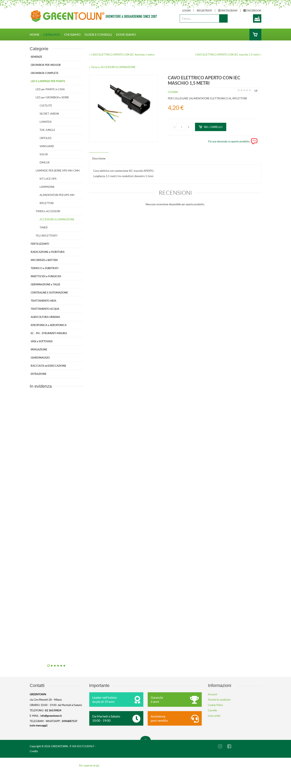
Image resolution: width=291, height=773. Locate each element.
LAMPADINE (47, 186)
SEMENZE (36, 56)
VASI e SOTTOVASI (41, 341)
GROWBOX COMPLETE (44, 73)
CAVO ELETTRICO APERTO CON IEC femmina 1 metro (122, 54)
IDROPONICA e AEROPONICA (49, 325)
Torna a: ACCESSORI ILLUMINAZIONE (113, 67)
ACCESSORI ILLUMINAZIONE (57, 219)
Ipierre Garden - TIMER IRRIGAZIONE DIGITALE (99, 477)
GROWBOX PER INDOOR (46, 64)
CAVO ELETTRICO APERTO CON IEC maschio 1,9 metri (227, 54)
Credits (34, 751)
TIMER (44, 227)
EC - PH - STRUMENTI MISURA (49, 333)
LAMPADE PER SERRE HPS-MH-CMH (58, 170)
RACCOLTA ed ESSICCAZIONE (48, 365)
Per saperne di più (89, 765)
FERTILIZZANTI (40, 243)
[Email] (255, 91)
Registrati (204, 10)
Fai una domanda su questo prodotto (228, 141)
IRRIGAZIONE (39, 349)
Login (186, 10)
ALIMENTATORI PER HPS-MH (57, 195)
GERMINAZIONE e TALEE (45, 284)
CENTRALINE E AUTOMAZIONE (49, 292)
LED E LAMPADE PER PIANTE (48, 81)
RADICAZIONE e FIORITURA (48, 251)
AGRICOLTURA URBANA (45, 316)
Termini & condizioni (219, 699)
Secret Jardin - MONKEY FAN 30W (99, 656)
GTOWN (173, 92)
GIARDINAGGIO (40, 357)
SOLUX (44, 154)
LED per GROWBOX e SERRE (52, 97)
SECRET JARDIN (49, 113)
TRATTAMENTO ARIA (43, 300)
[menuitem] (36, 34)
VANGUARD (47, 146)
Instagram (229, 10)
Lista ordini (214, 715)
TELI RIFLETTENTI (46, 235)
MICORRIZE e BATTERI (44, 260)
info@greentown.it (51, 715)
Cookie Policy (215, 705)
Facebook (253, 10)
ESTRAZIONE (38, 373)
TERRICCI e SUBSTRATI (44, 268)
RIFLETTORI (47, 203)
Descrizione (99, 158)
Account (212, 694)
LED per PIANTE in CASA (50, 89)
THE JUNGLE (47, 129)
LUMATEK (46, 121)
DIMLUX (44, 162)
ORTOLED (45, 138)
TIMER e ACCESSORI (48, 211)
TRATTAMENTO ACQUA (45, 308)
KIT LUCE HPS (48, 178)
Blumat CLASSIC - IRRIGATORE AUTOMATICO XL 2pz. (99, 566)
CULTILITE (46, 105)
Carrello (212, 710)
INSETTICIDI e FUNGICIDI (46, 276)
